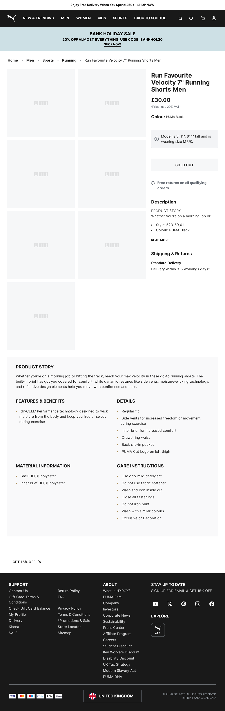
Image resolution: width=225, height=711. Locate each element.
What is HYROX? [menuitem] (116, 591)
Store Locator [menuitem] (69, 626)
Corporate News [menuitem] (117, 615)
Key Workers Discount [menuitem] (121, 652)
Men (30, 60)
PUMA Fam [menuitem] (112, 597)
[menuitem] (38, 18)
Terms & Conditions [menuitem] (74, 614)
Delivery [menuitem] (15, 620)
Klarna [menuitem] (14, 626)
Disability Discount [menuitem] (118, 658)
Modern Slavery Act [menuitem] (119, 670)
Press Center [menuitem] (113, 627)
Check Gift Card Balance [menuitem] (29, 608)
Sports (48, 60)
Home (13, 60)
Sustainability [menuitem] (114, 621)
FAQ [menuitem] (61, 597)
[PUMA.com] (10, 18)
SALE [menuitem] (13, 633)
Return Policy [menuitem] (69, 591)
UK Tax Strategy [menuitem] (116, 664)
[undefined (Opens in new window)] (158, 630)
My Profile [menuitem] (17, 614)
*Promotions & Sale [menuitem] (74, 620)
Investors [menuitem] (110, 609)
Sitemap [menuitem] (64, 633)
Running (69, 60)
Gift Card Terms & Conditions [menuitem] (24, 599)
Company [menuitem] (111, 603)
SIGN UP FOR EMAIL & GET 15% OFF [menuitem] (181, 591)
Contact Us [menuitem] (18, 591)
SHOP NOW (145, 5)
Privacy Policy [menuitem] (69, 608)
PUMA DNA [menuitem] (112, 676)
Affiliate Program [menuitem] (117, 633)
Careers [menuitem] (109, 640)
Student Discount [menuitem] (117, 646)
